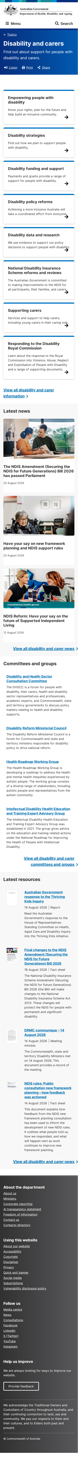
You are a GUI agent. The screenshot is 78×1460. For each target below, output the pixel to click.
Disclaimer (10, 1262)
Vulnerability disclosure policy (24, 1288)
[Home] (38, 10)
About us (9, 1193)
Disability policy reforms (30, 202)
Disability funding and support (36, 168)
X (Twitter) (11, 1336)
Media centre (12, 1309)
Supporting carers (24, 310)
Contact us (11, 1220)
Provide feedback (21, 1386)
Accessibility (12, 1251)
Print (29, 67)
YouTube (9, 1341)
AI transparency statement (22, 1209)
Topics (12, 34)
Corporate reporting (17, 1204)
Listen (13, 67)
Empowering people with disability (30, 99)
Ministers (9, 1198)
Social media (12, 1278)
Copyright (10, 1257)
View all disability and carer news (43, 648)
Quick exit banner (16, 1272)
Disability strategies (26, 135)
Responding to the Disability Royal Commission (34, 345)
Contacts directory (16, 1225)
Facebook (10, 1325)
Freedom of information (20, 1214)
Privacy (8, 1267)
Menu (15, 24)
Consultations (13, 1320)
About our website (16, 1246)
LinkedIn (9, 1331)
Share (46, 67)
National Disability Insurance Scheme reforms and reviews (34, 270)
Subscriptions (13, 1283)
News (7, 1315)
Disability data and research (33, 235)
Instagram (10, 1346)
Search (66, 24)
